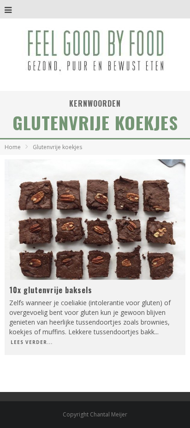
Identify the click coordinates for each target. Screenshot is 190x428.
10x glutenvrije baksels (50, 289)
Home (13, 147)
